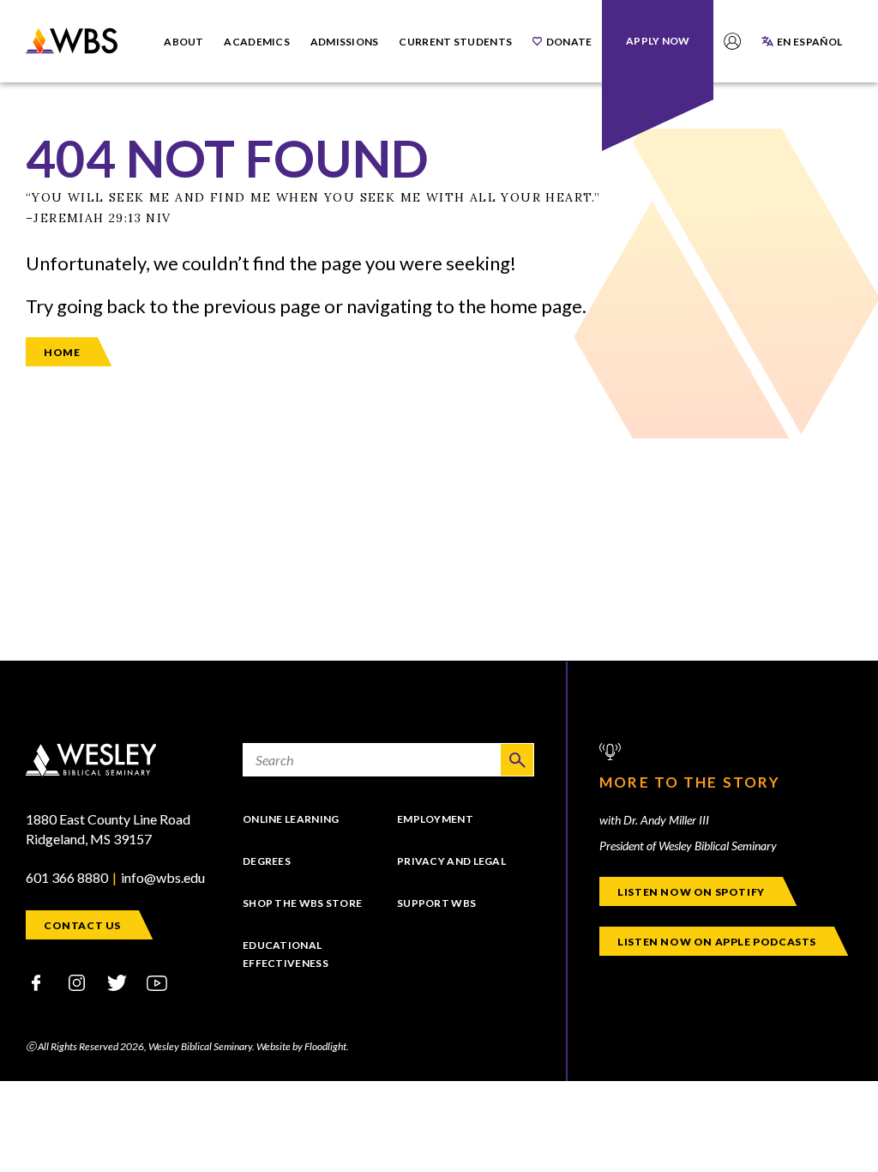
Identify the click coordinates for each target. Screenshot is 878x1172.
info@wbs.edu (163, 877)
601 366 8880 (67, 877)
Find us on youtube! (157, 983)
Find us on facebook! (36, 983)
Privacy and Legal (451, 861)
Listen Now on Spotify (691, 891)
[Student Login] (732, 41)
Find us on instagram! (76, 983)
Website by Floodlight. (302, 1046)
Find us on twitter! (116, 983)
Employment (435, 819)
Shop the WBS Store (302, 903)
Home (62, 352)
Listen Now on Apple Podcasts (716, 941)
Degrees (267, 861)
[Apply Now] (657, 41)
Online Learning (291, 819)
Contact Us (82, 925)
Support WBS (436, 903)
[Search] (517, 759)
